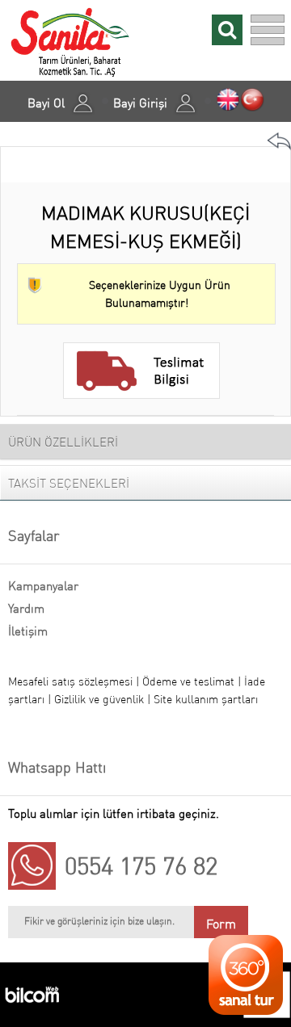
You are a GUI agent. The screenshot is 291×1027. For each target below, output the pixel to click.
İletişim (28, 631)
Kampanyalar (43, 585)
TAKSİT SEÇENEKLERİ (68, 483)
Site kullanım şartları (206, 699)
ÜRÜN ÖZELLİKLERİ (63, 442)
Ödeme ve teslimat (190, 681)
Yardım (26, 608)
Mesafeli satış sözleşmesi (70, 681)
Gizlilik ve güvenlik (100, 699)
